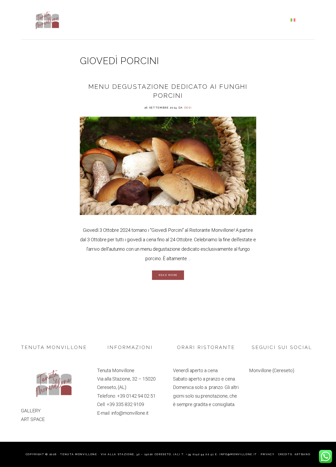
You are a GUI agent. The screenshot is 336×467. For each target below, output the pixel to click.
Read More (168, 275)
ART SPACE (33, 419)
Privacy (268, 454)
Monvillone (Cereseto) (271, 370)
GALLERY (31, 410)
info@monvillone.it (130, 413)
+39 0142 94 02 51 (136, 396)
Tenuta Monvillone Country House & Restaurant (47, 20)
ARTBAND (303, 454)
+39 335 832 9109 (125, 404)
